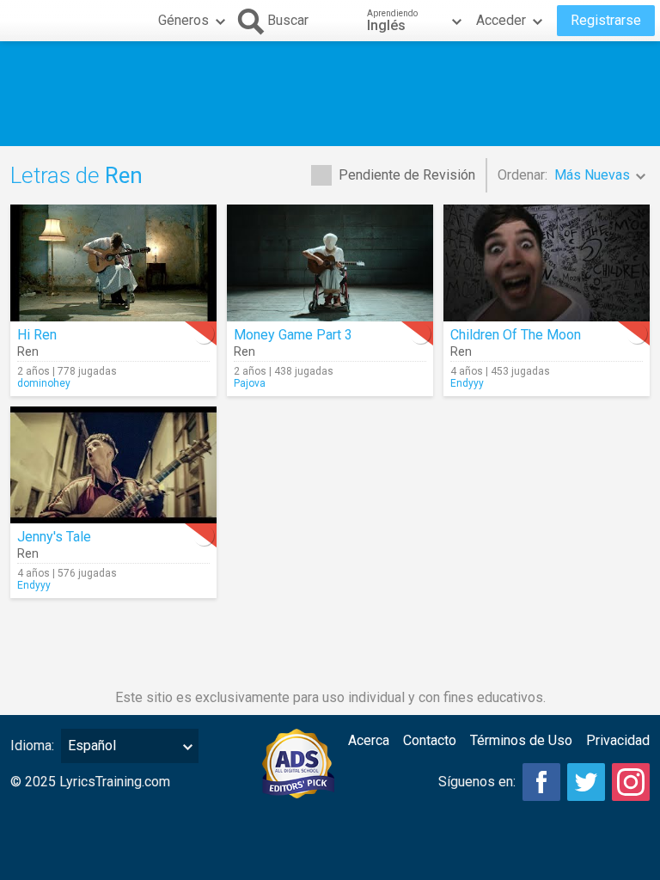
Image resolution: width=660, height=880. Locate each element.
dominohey (43, 383)
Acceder (501, 20)
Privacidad (618, 740)
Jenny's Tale (54, 537)
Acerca (368, 740)
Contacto (429, 740)
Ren (28, 351)
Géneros (183, 20)
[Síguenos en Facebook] (541, 782)
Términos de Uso (521, 740)
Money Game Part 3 (293, 335)
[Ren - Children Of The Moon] (546, 263)
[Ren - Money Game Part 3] (330, 263)
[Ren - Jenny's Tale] (113, 464)
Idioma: (32, 745)
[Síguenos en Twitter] (586, 782)
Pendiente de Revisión (407, 175)
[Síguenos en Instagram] (631, 782)
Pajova (250, 383)
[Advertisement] (330, 93)
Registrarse (606, 20)
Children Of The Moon (515, 335)
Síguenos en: (477, 781)
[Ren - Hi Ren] (113, 263)
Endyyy (467, 383)
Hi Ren (37, 335)
